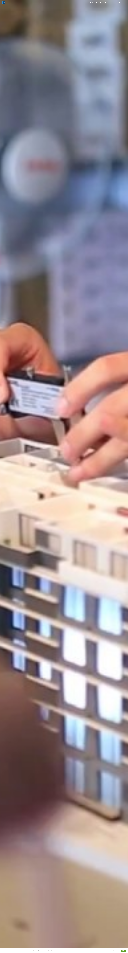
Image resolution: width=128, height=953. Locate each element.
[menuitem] (88, 3)
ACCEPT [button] (124, 950)
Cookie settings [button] (116, 950)
